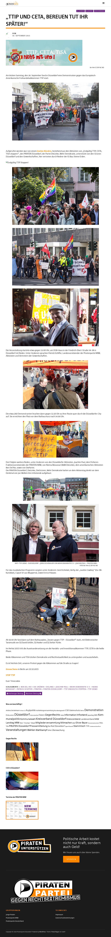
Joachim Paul (62, 687)
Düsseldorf (22, 715)
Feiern (42, 715)
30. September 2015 (21, 36)
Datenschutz (74, 710)
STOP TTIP (10, 675)
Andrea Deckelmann (13, 710)
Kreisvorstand (73, 719)
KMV (96, 715)
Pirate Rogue (55, 932)
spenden (71, 859)
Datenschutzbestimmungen (65, 918)
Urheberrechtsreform (95, 726)
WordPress (42, 932)
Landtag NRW (12, 722)
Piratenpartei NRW (12, 918)
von (14, 33)
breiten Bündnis (44, 151)
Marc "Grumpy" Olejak (27, 723)
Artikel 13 (22, 710)
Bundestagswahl (59, 710)
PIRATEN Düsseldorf (52, 689)
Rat (49, 726)
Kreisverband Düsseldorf (51, 719)
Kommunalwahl (28, 719)
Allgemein (80, 11)
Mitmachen (66, 722)
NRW (73, 723)
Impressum (59, 915)
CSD (67, 710)
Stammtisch (79, 726)
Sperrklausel (69, 726)
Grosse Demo (12, 669)
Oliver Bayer (82, 722)
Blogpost (89, 11)
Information (70, 714)
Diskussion (10, 715)
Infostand (82, 714)
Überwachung (58, 730)
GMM (62, 715)
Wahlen (31, 729)
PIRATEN (37, 689)
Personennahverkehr (93, 723)
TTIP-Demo (92, 689)
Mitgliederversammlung (47, 722)
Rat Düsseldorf (58, 726)
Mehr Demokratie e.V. (80, 687)
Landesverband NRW (90, 719)
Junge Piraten (10, 915)
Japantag (91, 715)
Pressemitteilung (38, 726)
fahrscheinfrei (34, 715)
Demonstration (93, 710)
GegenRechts (52, 714)
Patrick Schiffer (24, 689)
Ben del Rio (26, 687)
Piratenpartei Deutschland (15, 921)
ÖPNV (50, 730)
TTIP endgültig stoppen (75, 689)
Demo (82, 710)
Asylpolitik (31, 710)
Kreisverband (99, 11)
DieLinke (50, 687)
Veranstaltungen (16, 730)
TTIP (87, 726)
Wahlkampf (41, 730)
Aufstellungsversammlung (45, 710)
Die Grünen (38, 687)
